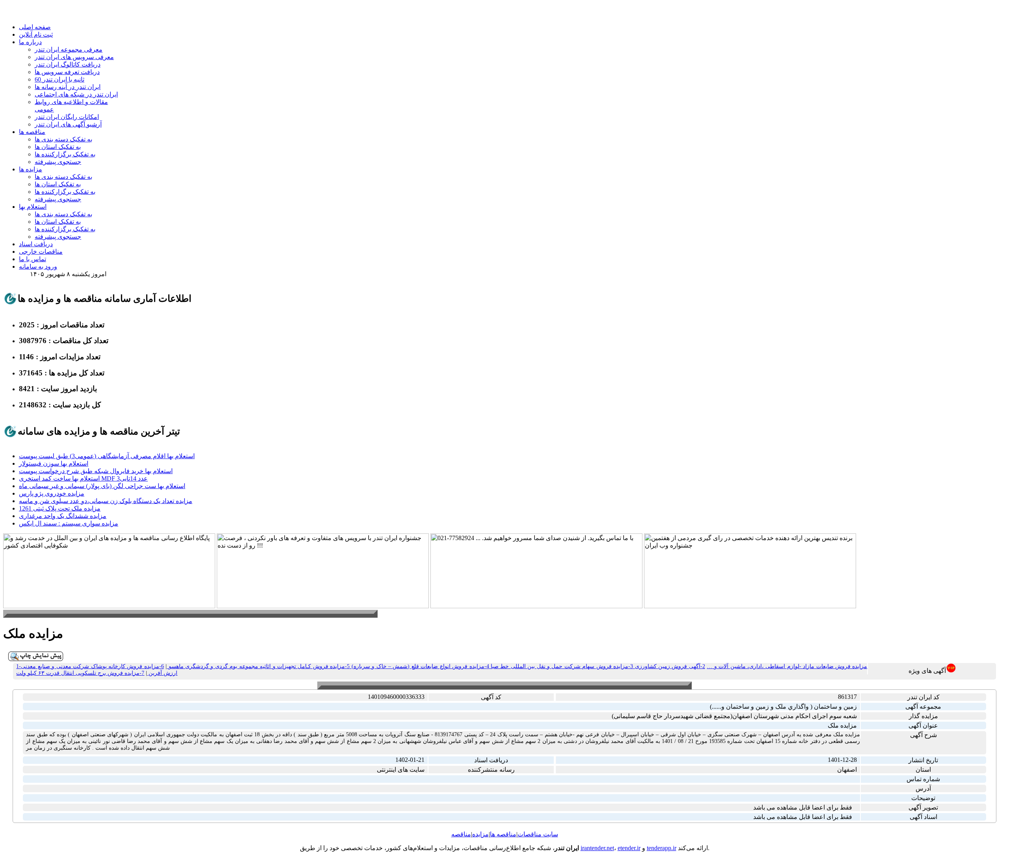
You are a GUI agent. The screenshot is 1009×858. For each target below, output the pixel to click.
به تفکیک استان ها (58, 146)
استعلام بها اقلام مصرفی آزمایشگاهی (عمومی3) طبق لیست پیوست (107, 456)
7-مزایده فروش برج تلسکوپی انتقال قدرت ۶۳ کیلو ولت (80, 673)
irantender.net (597, 848)
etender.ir (629, 848)
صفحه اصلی (35, 27)
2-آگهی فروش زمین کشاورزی (669, 666)
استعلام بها (33, 206)
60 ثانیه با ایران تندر (59, 79)
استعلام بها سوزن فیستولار (53, 463)
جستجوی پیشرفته (58, 161)
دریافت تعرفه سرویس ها (67, 72)
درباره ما (30, 42)
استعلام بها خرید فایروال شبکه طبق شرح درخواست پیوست (96, 471)
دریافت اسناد (36, 244)
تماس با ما (32, 259)
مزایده (480, 834)
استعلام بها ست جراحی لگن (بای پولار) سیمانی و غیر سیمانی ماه (102, 486)
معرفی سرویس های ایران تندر (74, 57)
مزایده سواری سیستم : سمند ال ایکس (68, 523)
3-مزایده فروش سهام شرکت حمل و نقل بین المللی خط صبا (561, 666)
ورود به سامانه (38, 266)
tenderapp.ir (661, 848)
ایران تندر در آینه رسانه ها (68, 87)
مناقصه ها (32, 131)
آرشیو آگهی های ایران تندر (68, 124)
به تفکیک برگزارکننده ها (65, 154)
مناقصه (461, 834)
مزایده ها (30, 169)
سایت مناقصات (538, 834)
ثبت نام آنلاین (36, 34)
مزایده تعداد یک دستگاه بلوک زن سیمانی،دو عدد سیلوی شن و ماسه (105, 501)
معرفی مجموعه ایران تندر (68, 49)
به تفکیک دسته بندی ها (63, 139)
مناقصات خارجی (41, 251)
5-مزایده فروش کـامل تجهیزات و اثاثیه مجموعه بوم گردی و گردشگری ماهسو (258, 666)
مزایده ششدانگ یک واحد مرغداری (62, 516)
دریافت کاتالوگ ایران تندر (68, 64)
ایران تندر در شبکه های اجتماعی (76, 94)
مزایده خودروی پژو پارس (51, 493)
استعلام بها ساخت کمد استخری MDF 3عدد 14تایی (83, 478)
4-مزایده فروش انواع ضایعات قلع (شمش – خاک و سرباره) (419, 666)
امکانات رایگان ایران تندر (67, 116)
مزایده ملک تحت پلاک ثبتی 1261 (60, 508)
